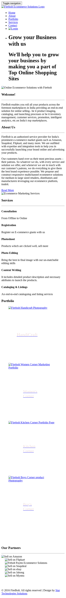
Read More (7, 190)
